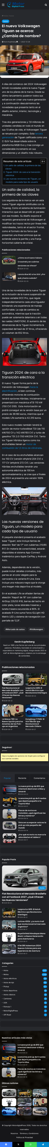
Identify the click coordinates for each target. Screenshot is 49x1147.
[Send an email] (17, 42)
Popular (7, 778)
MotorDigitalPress (11, 1011)
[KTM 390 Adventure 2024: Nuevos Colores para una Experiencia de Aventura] (9, 949)
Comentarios (39, 778)
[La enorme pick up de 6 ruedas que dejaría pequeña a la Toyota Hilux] (9, 802)
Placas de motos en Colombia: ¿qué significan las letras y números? (32, 813)
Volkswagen (37, 629)
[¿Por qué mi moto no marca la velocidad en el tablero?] (9, 838)
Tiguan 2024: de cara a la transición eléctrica (23, 174)
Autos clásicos (9, 995)
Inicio (5, 16)
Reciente (22, 778)
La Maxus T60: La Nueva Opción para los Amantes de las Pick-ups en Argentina (12, 723)
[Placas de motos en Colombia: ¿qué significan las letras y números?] (9, 814)
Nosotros (14, 1133)
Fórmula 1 (7, 1007)
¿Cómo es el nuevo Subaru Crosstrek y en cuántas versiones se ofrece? (30, 262)
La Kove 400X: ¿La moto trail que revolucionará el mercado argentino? (32, 924)
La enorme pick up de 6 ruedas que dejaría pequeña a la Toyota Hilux (32, 801)
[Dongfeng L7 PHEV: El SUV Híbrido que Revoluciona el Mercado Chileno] (36, 710)
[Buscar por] (46, 5)
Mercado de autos (16, 629)
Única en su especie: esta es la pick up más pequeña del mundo (32, 825)
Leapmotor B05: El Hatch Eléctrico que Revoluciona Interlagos (36, 690)
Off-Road (7, 1015)
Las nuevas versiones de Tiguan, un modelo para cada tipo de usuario (23, 180)
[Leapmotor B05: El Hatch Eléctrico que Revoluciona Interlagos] (36, 680)
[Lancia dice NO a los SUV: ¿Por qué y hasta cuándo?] (9, 276)
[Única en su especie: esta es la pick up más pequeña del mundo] (9, 825)
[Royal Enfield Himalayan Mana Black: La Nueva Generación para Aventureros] (9, 937)
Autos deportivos (10, 991)
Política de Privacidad (24, 1137)
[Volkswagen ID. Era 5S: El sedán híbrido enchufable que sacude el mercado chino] (40, 1111)
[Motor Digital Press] (16, 5)
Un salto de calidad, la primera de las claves (23, 167)
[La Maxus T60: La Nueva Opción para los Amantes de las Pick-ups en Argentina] (12, 710)
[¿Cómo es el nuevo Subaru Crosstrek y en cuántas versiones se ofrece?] (9, 260)
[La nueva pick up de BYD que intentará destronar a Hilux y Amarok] (9, 789)
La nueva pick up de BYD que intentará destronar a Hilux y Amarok (31, 789)
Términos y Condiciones (29, 1133)
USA (5, 1003)
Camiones (8, 999)
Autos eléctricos (10, 978)
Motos (6, 974)
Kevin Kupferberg (10, 42)
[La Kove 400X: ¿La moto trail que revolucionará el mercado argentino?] (9, 925)
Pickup (6, 987)
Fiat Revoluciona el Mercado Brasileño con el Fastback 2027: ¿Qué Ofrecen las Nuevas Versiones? (12, 693)
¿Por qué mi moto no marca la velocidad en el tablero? (32, 836)
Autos (11, 16)
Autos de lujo (9, 982)
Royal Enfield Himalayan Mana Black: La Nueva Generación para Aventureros (31, 936)
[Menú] (3, 5)
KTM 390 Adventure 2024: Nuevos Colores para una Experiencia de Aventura (29, 948)
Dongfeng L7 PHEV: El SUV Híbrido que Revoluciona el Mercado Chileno (35, 723)
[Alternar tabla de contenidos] (41, 161)
